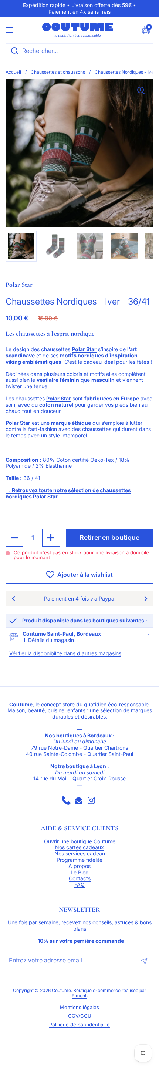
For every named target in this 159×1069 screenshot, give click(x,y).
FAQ (79, 885)
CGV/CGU (79, 1016)
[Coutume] (77, 30)
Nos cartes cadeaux (79, 847)
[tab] (48, 640)
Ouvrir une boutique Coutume (79, 841)
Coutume (61, 990)
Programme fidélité (79, 860)
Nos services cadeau (79, 854)
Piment (79, 995)
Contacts (80, 878)
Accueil (13, 72)
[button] (146, 30)
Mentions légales (79, 1007)
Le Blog (80, 872)
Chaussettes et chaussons (58, 72)
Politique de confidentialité (79, 1025)
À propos (79, 866)
